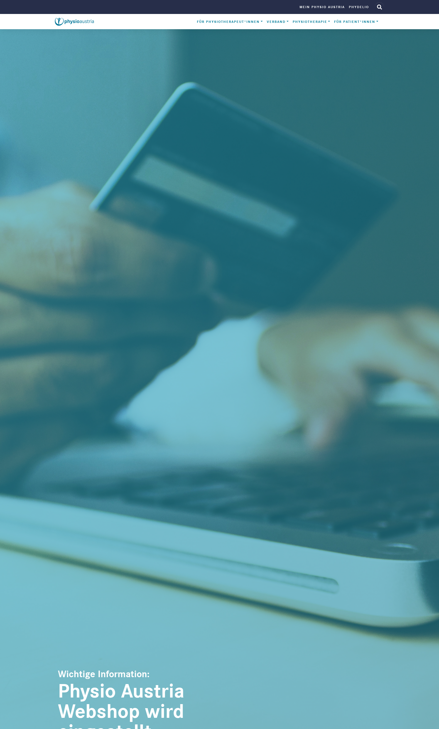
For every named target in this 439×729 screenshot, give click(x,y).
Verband (276, 22)
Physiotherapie (310, 22)
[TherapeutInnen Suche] (418, 719)
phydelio (359, 7)
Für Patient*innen (354, 22)
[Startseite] (74, 21)
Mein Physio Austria (322, 7)
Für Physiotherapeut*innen (228, 22)
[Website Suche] (379, 7)
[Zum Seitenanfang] (429, 719)
